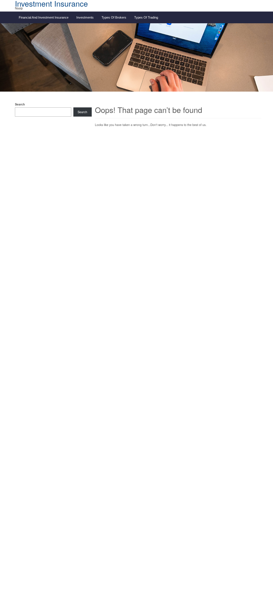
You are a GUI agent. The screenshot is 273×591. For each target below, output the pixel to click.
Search (20, 104)
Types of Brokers (114, 17)
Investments (85, 17)
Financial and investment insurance (43, 17)
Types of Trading (146, 17)
